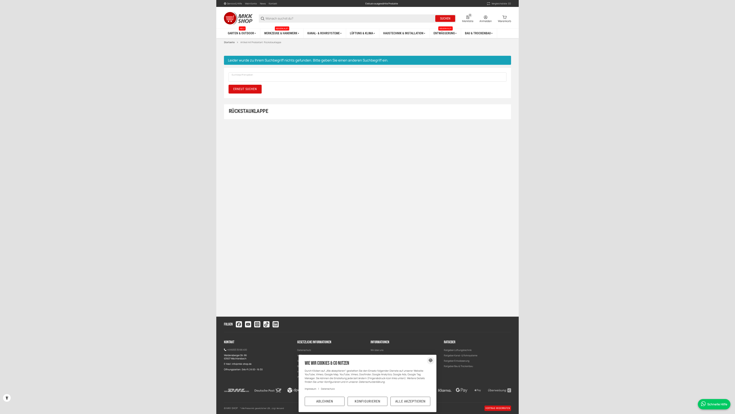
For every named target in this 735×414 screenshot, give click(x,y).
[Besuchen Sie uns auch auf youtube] (248, 324)
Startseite (229, 42)
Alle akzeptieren (410, 401)
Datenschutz (304, 350)
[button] (508, 324)
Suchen (445, 18)
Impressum (310, 388)
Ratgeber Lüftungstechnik (458, 350)
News (263, 3)
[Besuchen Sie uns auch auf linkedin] (276, 324)
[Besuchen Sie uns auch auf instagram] (257, 324)
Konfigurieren (367, 401)
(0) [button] (501, 3)
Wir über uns (377, 350)
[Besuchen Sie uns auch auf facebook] (239, 324)
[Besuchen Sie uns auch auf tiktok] (266, 324)
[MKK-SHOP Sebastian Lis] (238, 18)
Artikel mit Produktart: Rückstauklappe (260, 42)
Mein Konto (251, 3)
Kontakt (273, 3)
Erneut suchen (245, 89)
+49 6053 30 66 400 (237, 349)
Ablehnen (324, 401)
